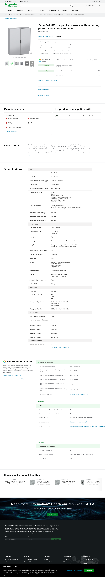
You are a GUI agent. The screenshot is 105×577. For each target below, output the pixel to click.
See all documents (11, 131)
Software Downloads (10, 562)
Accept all (89, 570)
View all (11, 18)
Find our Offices (28, 562)
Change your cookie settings (74, 570)
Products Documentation (11, 559)
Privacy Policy (45, 533)
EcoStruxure (66, 559)
